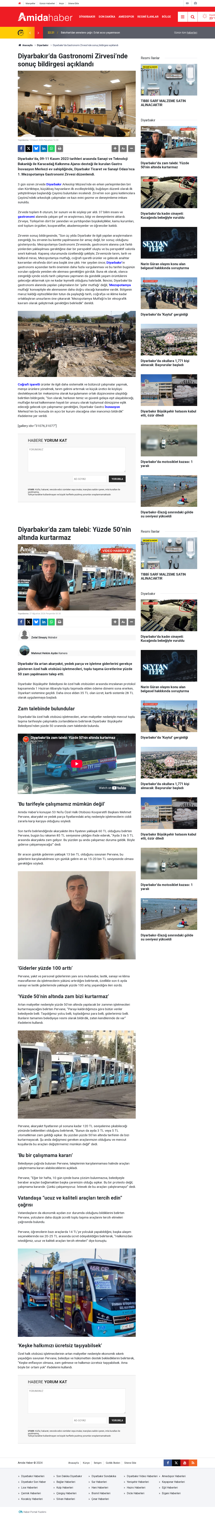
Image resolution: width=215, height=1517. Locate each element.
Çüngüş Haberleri (66, 1493)
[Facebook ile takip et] (168, 1463)
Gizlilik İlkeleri (113, 1463)
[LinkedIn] (43, 148)
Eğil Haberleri (170, 1487)
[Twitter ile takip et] (176, 1463)
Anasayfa (27, 45)
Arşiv (61, 3)
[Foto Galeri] (195, 3)
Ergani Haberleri (171, 1493)
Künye (86, 1463)
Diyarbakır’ (114, 262)
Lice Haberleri (29, 1487)
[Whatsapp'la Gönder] (51, 148)
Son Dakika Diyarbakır (69, 1476)
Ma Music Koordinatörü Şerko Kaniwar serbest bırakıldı (93, 32)
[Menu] (183, 17)
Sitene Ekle (73, 3)
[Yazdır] (59, 148)
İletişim (98, 1463)
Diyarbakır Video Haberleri (142, 1476)
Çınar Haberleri (100, 1499)
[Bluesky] (36, 148)
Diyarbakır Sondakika (104, 1476)
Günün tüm (185, 32)
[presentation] (30, 33)
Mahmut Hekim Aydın (44, 653)
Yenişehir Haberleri (138, 1481)
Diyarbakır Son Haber (33, 1481)
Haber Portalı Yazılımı (35, 1512)
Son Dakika (107, 16)
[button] (115, 148)
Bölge (166, 16)
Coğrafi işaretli (29, 384)
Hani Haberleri (100, 1487)
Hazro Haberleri (136, 1487)
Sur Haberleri (99, 1481)
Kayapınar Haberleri (173, 1481)
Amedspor (126, 16)
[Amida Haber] (45, 16)
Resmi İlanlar (148, 16)
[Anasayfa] (20, 3)
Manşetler (30, 3)
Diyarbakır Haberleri (32, 1476)
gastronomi (26, 217)
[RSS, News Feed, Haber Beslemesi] (193, 1463)
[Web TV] (187, 3)
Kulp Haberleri (64, 1487)
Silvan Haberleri (65, 1499)
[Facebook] (21, 148)
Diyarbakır (87, 16)
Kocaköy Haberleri (32, 1499)
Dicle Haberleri (135, 1493)
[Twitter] (28, 148)
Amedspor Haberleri (174, 1476)
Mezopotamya (120, 285)
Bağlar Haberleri (65, 1481)
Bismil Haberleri (101, 1493)
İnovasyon (112, 407)
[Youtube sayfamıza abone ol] (184, 1463)
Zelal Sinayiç (39, 637)
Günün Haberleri (47, 3)
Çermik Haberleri (31, 1493)
